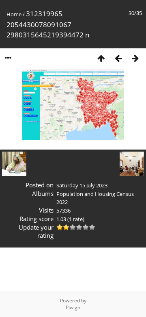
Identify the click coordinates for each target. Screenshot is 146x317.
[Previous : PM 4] (118, 57)
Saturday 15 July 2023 (81, 185)
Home (13, 14)
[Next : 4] (135, 57)
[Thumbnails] (101, 57)
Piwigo (73, 307)
